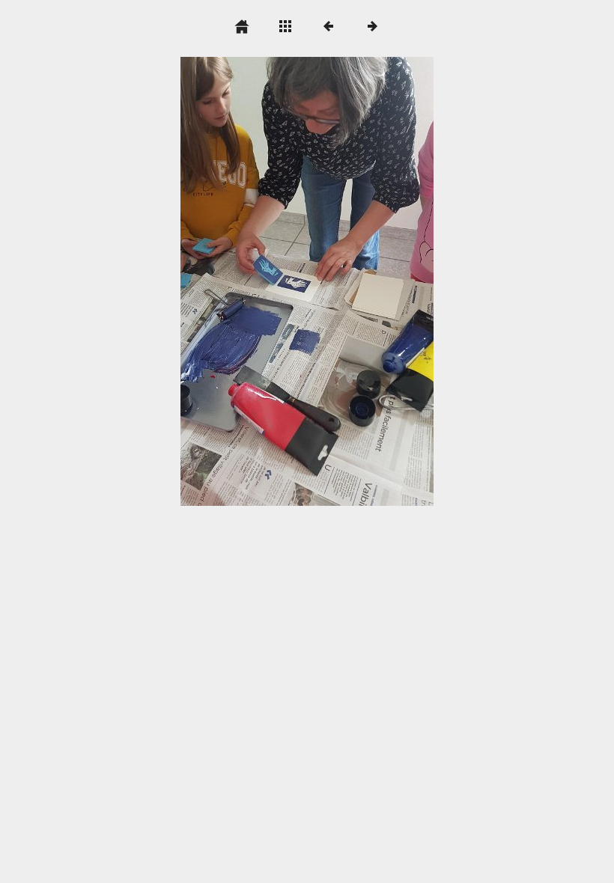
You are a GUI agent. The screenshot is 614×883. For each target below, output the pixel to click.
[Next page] (358, 281)
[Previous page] (231, 281)
